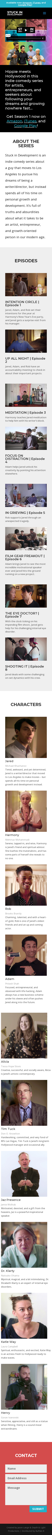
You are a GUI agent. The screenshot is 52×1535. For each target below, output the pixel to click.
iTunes (36, 2)
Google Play (25, 4)
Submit (38, 1509)
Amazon (27, 2)
